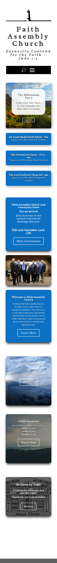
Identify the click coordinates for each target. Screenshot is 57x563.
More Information (28, 241)
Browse (28, 506)
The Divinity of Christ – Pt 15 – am (28, 156)
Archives (28, 382)
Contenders (30, 106)
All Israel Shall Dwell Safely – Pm (28, 137)
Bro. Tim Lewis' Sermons (35, 139)
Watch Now (28, 442)
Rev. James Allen (26, 103)
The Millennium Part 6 (28, 96)
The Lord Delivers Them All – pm (28, 175)
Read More (28, 120)
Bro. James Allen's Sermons (35, 160)
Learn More (28, 333)
